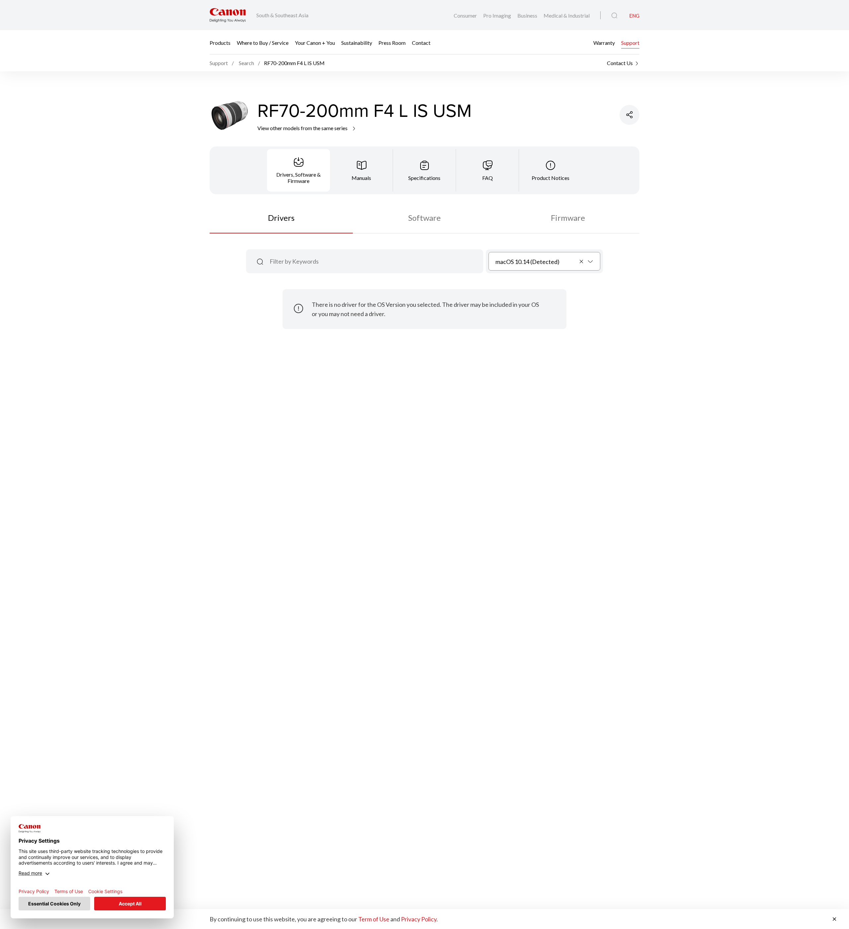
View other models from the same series (303, 128)
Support (630, 42)
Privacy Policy (418, 919)
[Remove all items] (581, 261)
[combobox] (544, 261)
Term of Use (373, 919)
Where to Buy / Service (263, 42)
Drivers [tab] (281, 217)
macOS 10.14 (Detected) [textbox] (527, 261)
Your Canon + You (315, 42)
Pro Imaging (497, 15)
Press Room (392, 42)
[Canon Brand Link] (228, 15)
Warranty (604, 42)
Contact (421, 42)
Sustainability (356, 42)
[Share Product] (629, 115)
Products (220, 42)
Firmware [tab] (568, 217)
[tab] (298, 170)
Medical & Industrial (567, 15)
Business (527, 15)
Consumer (466, 15)
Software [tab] (424, 217)
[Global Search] (614, 15)
